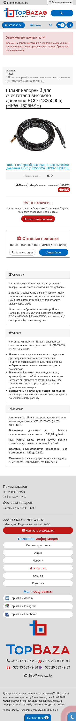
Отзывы (38, 576)
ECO (10, 74)
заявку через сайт (19, 303)
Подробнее (53, 252)
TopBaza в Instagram (22, 606)
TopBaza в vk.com (21, 598)
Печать (23, 185)
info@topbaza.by (17, 3)
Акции (38, 553)
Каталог (13, 25)
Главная (10, 70)
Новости (38, 560)
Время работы (60, 2)
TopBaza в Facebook (22, 614)
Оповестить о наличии (38, 219)
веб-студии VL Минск (45, 710)
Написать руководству (39, 530)
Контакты (38, 583)
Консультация (24, 252)
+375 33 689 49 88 (24, 667)
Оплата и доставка (38, 545)
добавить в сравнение (45, 185)
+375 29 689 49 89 (56, 661)
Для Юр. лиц (38, 568)
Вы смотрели (37, 717)
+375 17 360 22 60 (24, 661)
